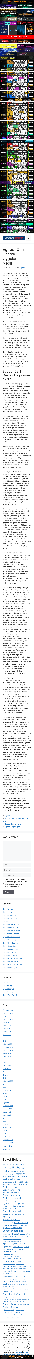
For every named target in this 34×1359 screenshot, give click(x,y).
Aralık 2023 (7, 1069)
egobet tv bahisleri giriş (8, 1279)
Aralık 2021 (7, 1127)
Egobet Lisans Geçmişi (11, 961)
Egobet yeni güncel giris (15, 1294)
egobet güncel (7, 1225)
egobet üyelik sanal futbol (18, 1301)
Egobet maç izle (7, 1251)
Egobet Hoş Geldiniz (10, 943)
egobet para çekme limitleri (10, 1268)
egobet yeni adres (9, 1289)
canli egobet (7, 1168)
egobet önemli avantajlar (8, 1299)
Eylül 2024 (6, 1041)
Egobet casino (18, 1201)
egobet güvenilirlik (7, 1234)
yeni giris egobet (16, 1317)
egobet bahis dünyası (9, 1176)
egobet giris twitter (19, 1214)
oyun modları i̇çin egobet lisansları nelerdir (12, 1314)
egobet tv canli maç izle (10, 1281)
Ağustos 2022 (8, 1103)
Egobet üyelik (7, 1301)
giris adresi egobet (8, 1310)
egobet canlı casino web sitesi (11, 1192)
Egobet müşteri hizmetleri (12, 1258)
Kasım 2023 (7, 1072)
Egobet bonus (21, 1182)
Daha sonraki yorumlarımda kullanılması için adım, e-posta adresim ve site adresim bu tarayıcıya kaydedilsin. (16, 883)
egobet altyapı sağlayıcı (8, 1174)
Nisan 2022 (7, 1115)
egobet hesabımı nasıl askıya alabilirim (12, 1241)
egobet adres (26, 1168)
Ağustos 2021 (8, 1140)
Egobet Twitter (8, 992)
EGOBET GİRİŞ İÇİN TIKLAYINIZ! (17, 37)
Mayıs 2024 (7, 1053)
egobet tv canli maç (20, 1279)
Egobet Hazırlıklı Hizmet (11, 937)
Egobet (7, 816)
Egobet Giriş (7, 912)
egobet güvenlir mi (9, 1236)
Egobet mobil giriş (8, 1254)
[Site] (17, 62)
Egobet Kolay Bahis (10, 955)
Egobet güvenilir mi (21, 1234)
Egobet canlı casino (11, 1190)
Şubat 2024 (7, 1063)
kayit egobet (7, 1312)
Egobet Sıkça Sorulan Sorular (11, 1276)
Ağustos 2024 (8, 1044)
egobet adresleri (20, 1171)
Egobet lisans (7, 1249)
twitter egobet (7, 1317)
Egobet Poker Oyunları (11, 968)
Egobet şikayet (10, 1304)
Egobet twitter (9, 1284)
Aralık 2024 (7, 1032)
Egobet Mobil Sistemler (11, 927)
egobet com (20, 1206)
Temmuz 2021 (8, 1143)
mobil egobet (16, 1312)
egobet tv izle (22, 1281)
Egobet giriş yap (21, 1222)
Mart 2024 (6, 1059)
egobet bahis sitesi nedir (8, 1182)
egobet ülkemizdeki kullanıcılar (22, 1299)
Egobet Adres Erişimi (10, 952)
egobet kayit (21, 1244)
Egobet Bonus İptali (10, 946)
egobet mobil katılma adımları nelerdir (11, 1256)
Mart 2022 (6, 1118)
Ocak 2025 (7, 1029)
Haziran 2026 (8, 1013)
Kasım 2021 (7, 1130)
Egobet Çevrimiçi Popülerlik (12, 964)
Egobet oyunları (20, 1264)
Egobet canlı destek (12, 1195)
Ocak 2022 (7, 1124)
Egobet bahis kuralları (21, 1176)
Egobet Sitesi (7, 1273)
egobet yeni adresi (22, 1289)
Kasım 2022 (7, 1096)
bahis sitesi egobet (18, 1164)
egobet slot (15, 1273)
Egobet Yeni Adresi (10, 995)
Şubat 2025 (7, 1025)
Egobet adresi (9, 1171)
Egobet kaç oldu (21, 1246)
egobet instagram (10, 1244)
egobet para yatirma (9, 1266)
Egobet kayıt (8, 1247)
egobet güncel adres (20, 1225)
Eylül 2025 (6, 1016)
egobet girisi (8, 1214)
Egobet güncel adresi (12, 1227)
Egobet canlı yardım (8, 1201)
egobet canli (7, 1184)
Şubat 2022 (7, 1121)
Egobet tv (24, 1276)
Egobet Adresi (8, 909)
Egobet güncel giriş (13, 1230)
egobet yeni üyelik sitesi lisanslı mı (11, 1297)
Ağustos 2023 (8, 1081)
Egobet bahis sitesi (11, 1179)
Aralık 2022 (7, 1093)
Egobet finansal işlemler (9, 1208)
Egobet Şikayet (8, 989)
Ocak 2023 (7, 1090)
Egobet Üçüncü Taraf (10, 915)
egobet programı (6, 1271)
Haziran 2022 (8, 1109)
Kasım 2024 (7, 1035)
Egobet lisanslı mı (17, 1249)
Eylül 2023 (6, 1078)
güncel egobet (19, 1310)
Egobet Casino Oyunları (13, 1203)
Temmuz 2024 (8, 1047)
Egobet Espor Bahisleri (11, 934)
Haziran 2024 (8, 1050)
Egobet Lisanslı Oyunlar (11, 931)
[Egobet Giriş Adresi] (14, 238)
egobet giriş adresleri (8, 1222)
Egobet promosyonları (20, 1271)
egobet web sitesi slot (22, 1284)
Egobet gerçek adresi (13, 1211)
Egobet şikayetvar (11, 1307)
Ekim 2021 (6, 1134)
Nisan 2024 (7, 1056)
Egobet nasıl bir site (12, 1261)
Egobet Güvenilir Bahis (11, 918)
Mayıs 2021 (7, 1149)
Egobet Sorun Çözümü (11, 949)
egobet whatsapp (9, 1286)
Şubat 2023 (7, 1087)
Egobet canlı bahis (11, 1187)
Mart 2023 (6, 1084)
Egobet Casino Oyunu (13, 824)
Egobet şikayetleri (23, 1304)
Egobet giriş (7, 1217)
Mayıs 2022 (7, 1112)
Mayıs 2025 (7, 1022)
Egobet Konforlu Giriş (10, 940)
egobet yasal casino (20, 1286)
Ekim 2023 (6, 1075)
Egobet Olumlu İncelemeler (12, 958)
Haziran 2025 (8, 1019)
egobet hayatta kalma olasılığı (23, 1236)
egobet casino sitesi (9, 1206)
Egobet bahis (20, 1174)
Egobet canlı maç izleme (14, 1198)
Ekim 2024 (6, 1038)
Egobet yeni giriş (9, 1291)
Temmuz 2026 (8, 1010)
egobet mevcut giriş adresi (18, 1251)
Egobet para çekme (24, 1266)
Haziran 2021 (7, 1146)
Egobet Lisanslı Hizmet (11, 924)
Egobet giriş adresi (11, 1219)
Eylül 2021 (6, 1137)
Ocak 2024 (7, 1066)
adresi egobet (7, 1164)
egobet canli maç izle (20, 1184)
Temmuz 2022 (8, 1106)
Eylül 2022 (6, 1100)
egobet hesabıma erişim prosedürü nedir (12, 1239)
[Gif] (17, 99)
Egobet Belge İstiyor (12, 827)
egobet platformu (22, 1268)
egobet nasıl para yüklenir (9, 1264)
